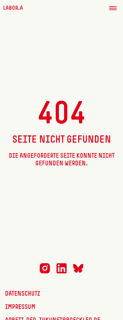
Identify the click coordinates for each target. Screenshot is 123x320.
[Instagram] (45, 272)
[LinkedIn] (61, 272)
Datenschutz (22, 294)
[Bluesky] (78, 271)
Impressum (20, 307)
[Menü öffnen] (113, 8)
